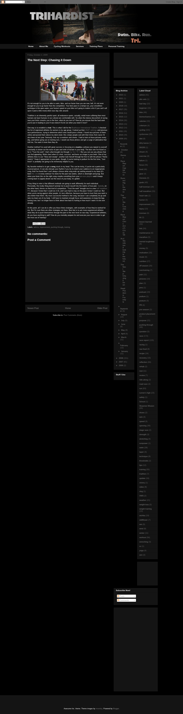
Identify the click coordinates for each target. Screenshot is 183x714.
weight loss (144, 504)
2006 (121, 365)
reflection (143, 362)
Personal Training (116, 46)
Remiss (123, 156)
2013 (121, 124)
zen (140, 555)
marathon (143, 237)
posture (142, 301)
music (141, 257)
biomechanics (145, 117)
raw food (143, 349)
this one (35, 174)
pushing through (57, 227)
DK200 (142, 147)
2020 (121, 102)
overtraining (144, 270)
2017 (121, 109)
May (123, 330)
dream (142, 152)
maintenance (144, 233)
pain (141, 274)
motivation (143, 253)
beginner (143, 108)
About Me (43, 46)
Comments (124, 600)
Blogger (116, 709)
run (140, 388)
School (142, 402)
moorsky (99, 709)
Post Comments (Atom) (73, 315)
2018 (121, 106)
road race (143, 384)
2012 (121, 128)
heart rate (143, 196)
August (124, 314)
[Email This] (34, 223)
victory (142, 483)
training (67, 227)
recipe (142, 353)
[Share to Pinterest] (44, 223)
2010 (121, 135)
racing (142, 345)
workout (142, 537)
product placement (147, 314)
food (141, 169)
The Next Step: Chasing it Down (123, 275)
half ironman (144, 187)
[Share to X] (39, 223)
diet (140, 139)
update (142, 478)
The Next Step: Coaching (123, 203)
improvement (45, 227)
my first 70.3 (75, 152)
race (141, 336)
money (142, 248)
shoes (141, 412)
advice (36, 227)
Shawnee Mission (146, 406)
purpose (142, 320)
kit (140, 217)
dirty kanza (144, 143)
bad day (142, 104)
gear (141, 174)
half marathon (145, 191)
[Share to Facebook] (41, 223)
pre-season (144, 309)
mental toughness (146, 241)
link (140, 228)
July (123, 320)
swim (141, 447)
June (123, 324)
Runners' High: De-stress (123, 185)
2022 (121, 95)
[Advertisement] (151, 573)
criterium (143, 125)
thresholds (143, 461)
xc (140, 546)
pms (141, 288)
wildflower (143, 520)
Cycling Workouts (62, 46)
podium (142, 296)
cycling (142, 130)
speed (142, 421)
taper (141, 452)
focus (141, 165)
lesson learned (145, 222)
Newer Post (33, 308)
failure (142, 160)
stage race (143, 430)
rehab (141, 366)
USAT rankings (91, 130)
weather (142, 500)
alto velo (142, 99)
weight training (145, 509)
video (141, 487)
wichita (142, 515)
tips (140, 465)
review (142, 375)
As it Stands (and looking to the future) (123, 250)
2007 (121, 362)
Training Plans (96, 46)
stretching (143, 439)
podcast (142, 292)
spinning (142, 426)
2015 (121, 117)
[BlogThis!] (36, 223)
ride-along (143, 380)
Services (80, 46)
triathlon (142, 474)
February (124, 345)
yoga (141, 550)
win (140, 524)
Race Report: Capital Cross (123, 168)
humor (142, 200)
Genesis (142, 178)
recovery (143, 358)
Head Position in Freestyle (123, 295)
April (123, 334)
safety (141, 397)
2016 (121, 113)
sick (141, 417)
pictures (142, 279)
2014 (121, 120)
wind (141, 528)
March (123, 337)
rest (141, 371)
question (143, 331)
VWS (141, 496)
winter (141, 533)
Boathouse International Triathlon (84, 128)
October (124, 150)
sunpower (143, 443)
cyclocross (143, 134)
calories (142, 121)
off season (143, 266)
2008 (121, 358)
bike (141, 112)
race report (144, 340)
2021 (121, 98)
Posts (121, 596)
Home (30, 46)
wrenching (143, 542)
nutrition (142, 261)
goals (141, 182)
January (124, 351)
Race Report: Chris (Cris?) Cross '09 (123, 225)
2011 (121, 131)
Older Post (102, 308)
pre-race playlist (86, 176)
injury (141, 209)
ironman (142, 213)
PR (140, 305)
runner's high (144, 393)
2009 (121, 139)
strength (142, 434)
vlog (141, 491)
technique (143, 456)
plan (141, 283)
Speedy (101, 186)
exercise (142, 156)
